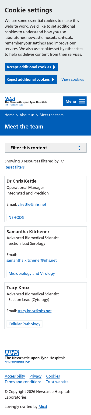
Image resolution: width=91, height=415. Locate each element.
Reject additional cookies (28, 79)
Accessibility (15, 376)
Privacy (36, 376)
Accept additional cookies (29, 67)
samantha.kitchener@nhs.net (32, 260)
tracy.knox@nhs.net (35, 310)
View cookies (72, 79)
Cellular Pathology (24, 324)
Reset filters (14, 167)
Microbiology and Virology (32, 273)
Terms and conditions (23, 381)
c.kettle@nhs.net (32, 204)
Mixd (42, 406)
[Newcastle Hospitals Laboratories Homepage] (26, 101)
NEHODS (16, 217)
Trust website (57, 381)
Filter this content (28, 148)
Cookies (53, 376)
